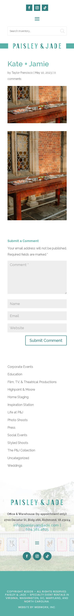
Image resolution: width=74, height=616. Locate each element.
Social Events (17, 435)
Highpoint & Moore (21, 389)
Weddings (14, 465)
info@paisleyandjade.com (36, 525)
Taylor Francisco (22, 72)
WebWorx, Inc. (45, 607)
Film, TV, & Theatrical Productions (32, 382)
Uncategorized (18, 458)
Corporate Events (20, 367)
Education (14, 374)
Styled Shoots (17, 443)
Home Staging (18, 397)
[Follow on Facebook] (29, 8)
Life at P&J (15, 412)
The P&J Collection (21, 450)
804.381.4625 (37, 529)
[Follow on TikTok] (45, 8)
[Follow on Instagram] (37, 8)
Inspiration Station (20, 405)
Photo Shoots (17, 420)
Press (11, 427)
